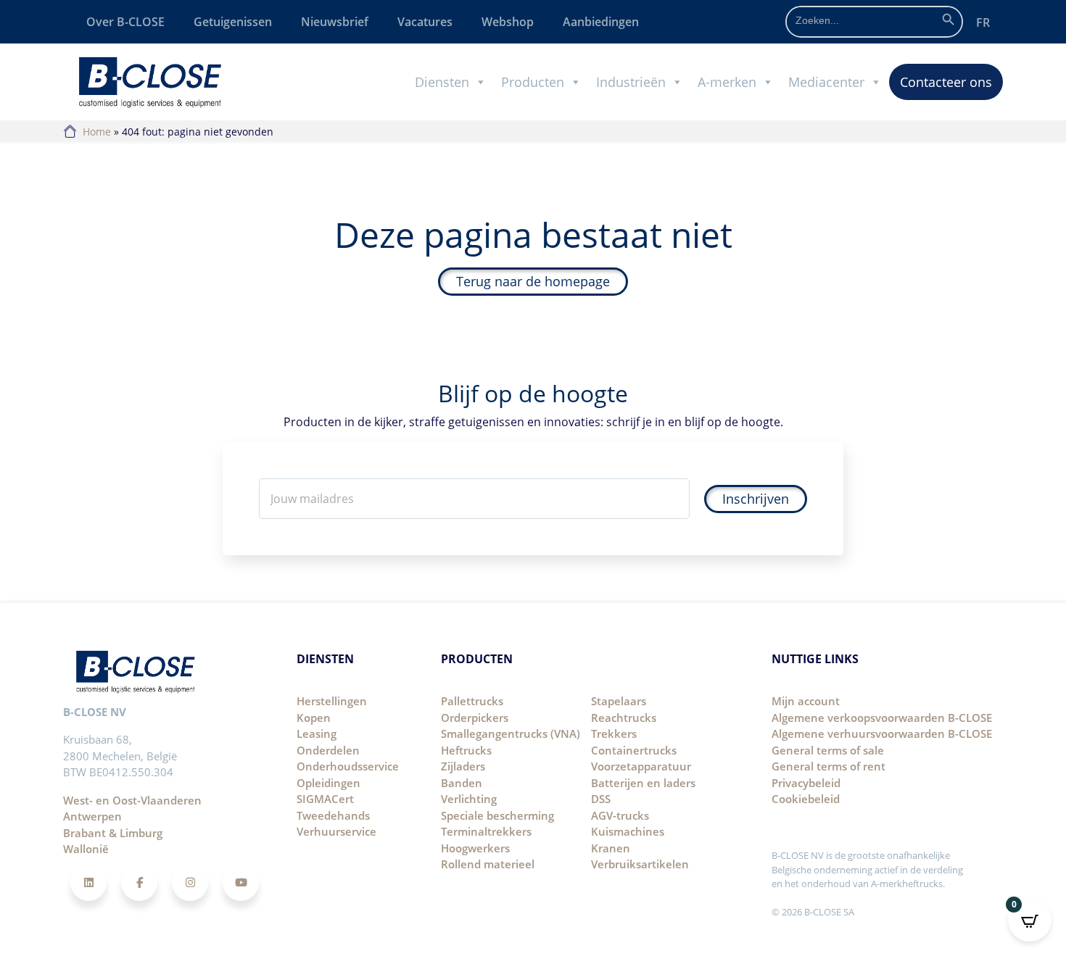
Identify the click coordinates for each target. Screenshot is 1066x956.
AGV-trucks (620, 815)
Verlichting (469, 798)
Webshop (508, 22)
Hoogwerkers (475, 848)
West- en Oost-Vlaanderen (132, 800)
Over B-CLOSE (125, 22)
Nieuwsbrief (334, 22)
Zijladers (463, 766)
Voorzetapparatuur (641, 766)
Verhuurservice (336, 831)
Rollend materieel (487, 864)
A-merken (727, 82)
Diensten (442, 82)
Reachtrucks (623, 717)
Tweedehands (333, 815)
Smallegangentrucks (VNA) (510, 733)
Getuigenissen (233, 22)
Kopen (314, 717)
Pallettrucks (472, 701)
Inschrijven (755, 498)
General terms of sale (828, 750)
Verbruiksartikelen (640, 864)
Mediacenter (826, 82)
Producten (532, 82)
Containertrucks (634, 750)
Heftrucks (466, 750)
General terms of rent (828, 766)
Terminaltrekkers (486, 831)
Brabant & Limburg (112, 833)
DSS (601, 798)
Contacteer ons (946, 82)
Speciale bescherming (497, 815)
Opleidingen (328, 783)
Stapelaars (618, 701)
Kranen (610, 848)
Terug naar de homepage (533, 281)
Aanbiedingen (601, 22)
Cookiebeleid (806, 798)
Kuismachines (627, 831)
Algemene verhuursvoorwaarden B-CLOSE (882, 733)
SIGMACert (325, 798)
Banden (461, 783)
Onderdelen (328, 750)
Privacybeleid (806, 783)
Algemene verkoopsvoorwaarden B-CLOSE (882, 717)
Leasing (316, 733)
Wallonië (86, 848)
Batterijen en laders (643, 783)
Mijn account (806, 701)
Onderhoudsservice (348, 766)
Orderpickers (474, 717)
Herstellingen (332, 701)
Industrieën (631, 82)
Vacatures (425, 22)
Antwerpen (92, 816)
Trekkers (614, 733)
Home (97, 131)
